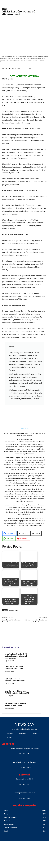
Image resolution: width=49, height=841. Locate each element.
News (4, 8)
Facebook (9, 733)
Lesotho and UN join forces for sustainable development (12, 621)
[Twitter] (29, 733)
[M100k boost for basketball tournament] (34, 682)
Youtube (9, 737)
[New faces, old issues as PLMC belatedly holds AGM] (34, 694)
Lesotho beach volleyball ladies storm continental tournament (16, 656)
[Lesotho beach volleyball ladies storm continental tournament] (34, 657)
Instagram (22, 733)
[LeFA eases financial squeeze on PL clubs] (34, 669)
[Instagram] (16, 733)
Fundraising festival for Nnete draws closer (15, 705)
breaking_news (13, 610)
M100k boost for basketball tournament (15, 680)
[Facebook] (3, 733)
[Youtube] (3, 737)
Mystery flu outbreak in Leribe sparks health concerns (36, 621)
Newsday (7, 68)
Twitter (34, 733)
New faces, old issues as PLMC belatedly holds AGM (17, 692)
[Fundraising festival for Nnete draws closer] (34, 706)
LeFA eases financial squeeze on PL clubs (14, 668)
